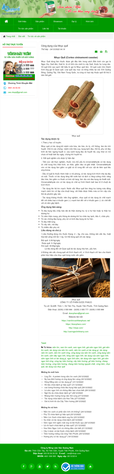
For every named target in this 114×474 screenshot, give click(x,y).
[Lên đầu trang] (90, 466)
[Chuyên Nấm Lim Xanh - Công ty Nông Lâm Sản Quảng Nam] (10, 8)
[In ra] (101, 51)
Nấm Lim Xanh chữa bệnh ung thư (58, 417)
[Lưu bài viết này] (106, 51)
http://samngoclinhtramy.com (76, 331)
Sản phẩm (39, 21)
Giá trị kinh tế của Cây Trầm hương (59, 401)
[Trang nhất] (6, 21)
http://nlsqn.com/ (76, 327)
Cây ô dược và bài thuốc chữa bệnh (59, 431)
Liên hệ (45, 28)
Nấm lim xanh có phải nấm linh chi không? (62, 411)
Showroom (57, 21)
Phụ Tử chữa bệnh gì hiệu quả (57, 414)
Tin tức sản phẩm (25, 28)
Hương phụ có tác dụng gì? (55, 436)
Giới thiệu (22, 21)
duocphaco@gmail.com (79, 313)
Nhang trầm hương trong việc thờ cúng (60, 395)
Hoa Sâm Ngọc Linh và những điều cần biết (62, 428)
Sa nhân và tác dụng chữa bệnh (57, 419)
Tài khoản (62, 28)
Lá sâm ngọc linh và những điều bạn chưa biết (64, 390)
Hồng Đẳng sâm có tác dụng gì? (58, 381)
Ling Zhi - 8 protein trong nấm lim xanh (60, 376)
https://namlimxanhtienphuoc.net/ (76, 320)
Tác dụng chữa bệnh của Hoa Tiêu (59, 398)
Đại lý (74, 21)
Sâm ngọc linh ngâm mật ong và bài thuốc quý (64, 422)
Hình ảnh (90, 21)
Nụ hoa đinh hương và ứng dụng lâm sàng (62, 379)
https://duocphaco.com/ (76, 324)
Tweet (43, 342)
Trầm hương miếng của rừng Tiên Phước (61, 433)
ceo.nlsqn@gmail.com (17, 92)
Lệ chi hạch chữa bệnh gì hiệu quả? (59, 425)
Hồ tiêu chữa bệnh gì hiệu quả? (57, 384)
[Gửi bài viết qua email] (96, 51)
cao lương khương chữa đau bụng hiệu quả (62, 387)
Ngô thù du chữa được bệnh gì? (58, 392)
